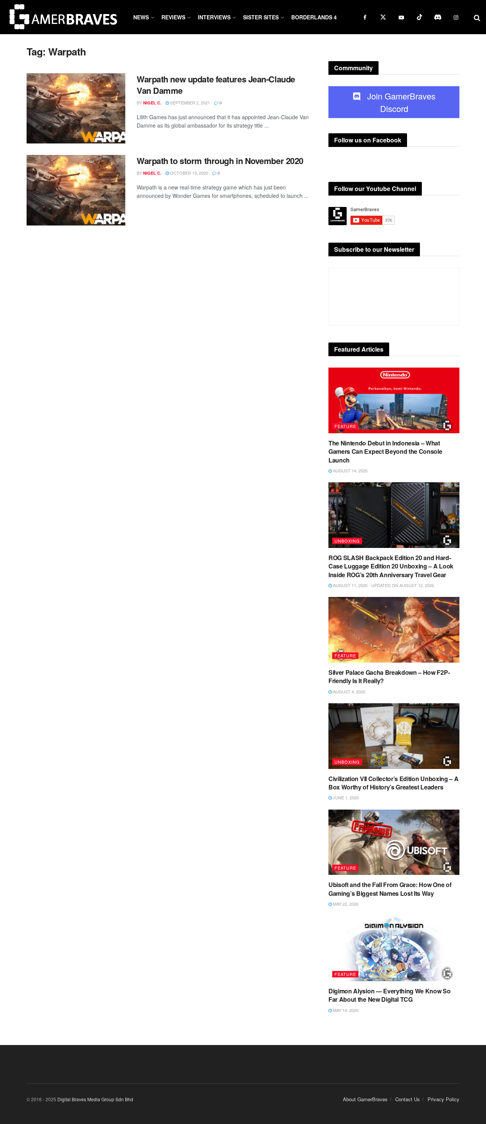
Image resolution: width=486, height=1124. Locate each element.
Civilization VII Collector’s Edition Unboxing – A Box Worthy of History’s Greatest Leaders (393, 782)
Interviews (214, 17)
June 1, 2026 (345, 797)
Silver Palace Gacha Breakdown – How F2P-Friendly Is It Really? (389, 676)
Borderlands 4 (314, 17)
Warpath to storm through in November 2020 (220, 161)
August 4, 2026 (348, 691)
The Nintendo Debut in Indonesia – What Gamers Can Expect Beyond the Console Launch (385, 451)
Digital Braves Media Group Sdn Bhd (95, 1099)
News (141, 17)
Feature (345, 426)
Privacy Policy (443, 1099)
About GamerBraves (365, 1099)
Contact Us (407, 1099)
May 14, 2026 (345, 1010)
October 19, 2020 (188, 173)
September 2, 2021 (189, 102)
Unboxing (347, 541)
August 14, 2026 (350, 470)
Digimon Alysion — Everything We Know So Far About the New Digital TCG (389, 995)
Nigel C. (152, 103)
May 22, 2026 (345, 904)
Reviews (173, 17)
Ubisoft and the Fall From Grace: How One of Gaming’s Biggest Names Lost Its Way (389, 888)
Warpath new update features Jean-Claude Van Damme (216, 85)
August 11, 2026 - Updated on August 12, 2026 (383, 585)
